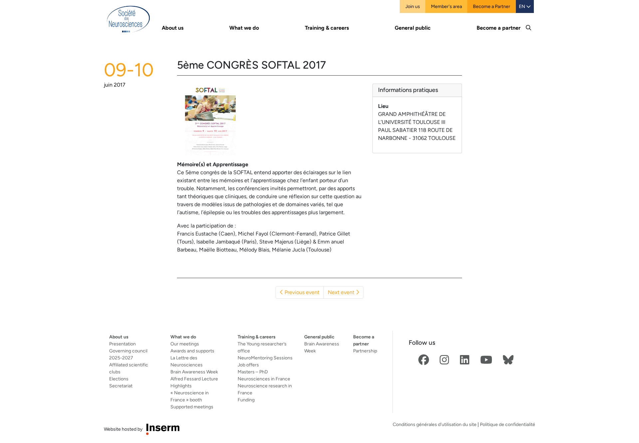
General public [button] (413, 28)
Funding (246, 399)
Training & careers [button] (327, 28)
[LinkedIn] (464, 360)
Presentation (122, 343)
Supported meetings (191, 406)
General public (319, 336)
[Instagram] (444, 360)
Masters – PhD (253, 371)
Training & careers (257, 336)
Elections (118, 378)
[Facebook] (423, 360)
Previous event (301, 292)
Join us (412, 6)
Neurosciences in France (264, 378)
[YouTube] (486, 360)
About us (118, 336)
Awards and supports (192, 350)
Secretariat (120, 385)
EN (522, 6)
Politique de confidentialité (507, 424)
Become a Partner (491, 6)
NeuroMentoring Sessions (265, 357)
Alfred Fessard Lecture (194, 378)
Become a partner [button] (499, 28)
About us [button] (172, 28)
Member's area (446, 6)
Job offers (248, 364)
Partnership (365, 350)
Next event (342, 292)
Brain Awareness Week (194, 371)
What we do (183, 336)
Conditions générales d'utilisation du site (435, 424)
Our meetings (184, 343)
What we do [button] (244, 28)
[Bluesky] (508, 360)
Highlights (181, 385)
